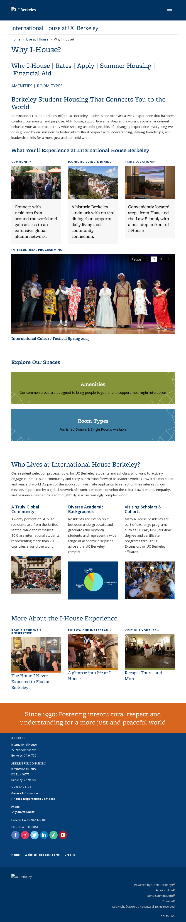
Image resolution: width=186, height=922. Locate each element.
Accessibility (165, 890)
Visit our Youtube (142, 630)
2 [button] (154, 259)
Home (15, 39)
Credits (70, 855)
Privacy (168, 901)
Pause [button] (136, 259)
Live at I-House (37, 39)
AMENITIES (21, 86)
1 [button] (147, 259)
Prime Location (140, 162)
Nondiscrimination (161, 896)
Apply (85, 65)
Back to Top (167, 916)
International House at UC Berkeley (54, 28)
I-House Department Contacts (33, 799)
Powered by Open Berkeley (154, 885)
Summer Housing (125, 65)
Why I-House (30, 65)
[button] (36, 205)
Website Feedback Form (42, 855)
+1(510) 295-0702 (22, 812)
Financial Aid (32, 73)
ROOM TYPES (50, 86)
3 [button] (161, 259)
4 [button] (168, 259)
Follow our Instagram (89, 630)
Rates (63, 65)
